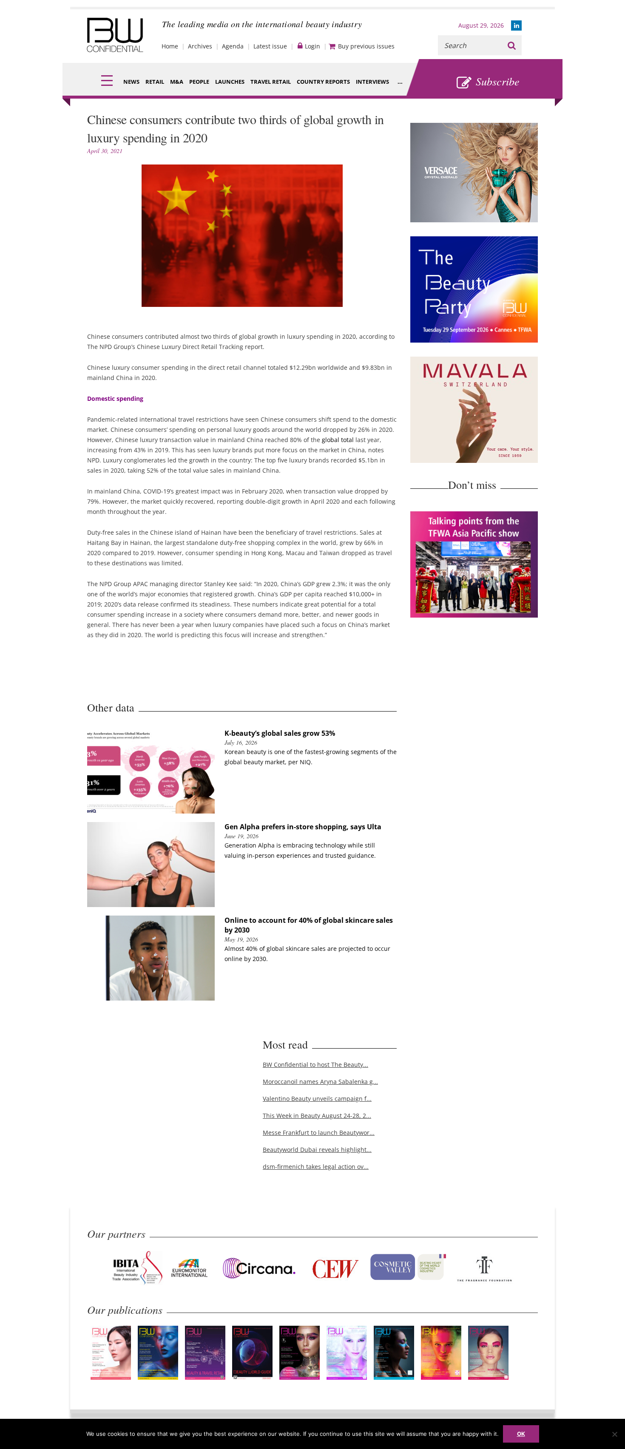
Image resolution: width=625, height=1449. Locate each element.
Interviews (372, 81)
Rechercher (512, 45)
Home (170, 46)
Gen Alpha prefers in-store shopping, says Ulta (302, 826)
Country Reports (323, 81)
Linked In (516, 25)
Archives (200, 46)
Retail (154, 81)
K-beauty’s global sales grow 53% (279, 733)
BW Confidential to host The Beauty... (315, 1065)
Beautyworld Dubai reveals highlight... (317, 1150)
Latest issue (270, 46)
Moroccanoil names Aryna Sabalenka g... (320, 1082)
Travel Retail (270, 81)
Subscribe (498, 81)
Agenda (233, 46)
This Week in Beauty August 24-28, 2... (317, 1116)
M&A (176, 81)
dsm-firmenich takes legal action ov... (316, 1167)
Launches (229, 81)
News (131, 81)
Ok (521, 1433)
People (199, 81)
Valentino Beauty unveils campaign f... (317, 1099)
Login (312, 46)
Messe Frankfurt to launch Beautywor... (319, 1133)
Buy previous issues (366, 46)
